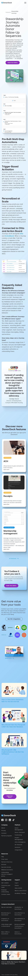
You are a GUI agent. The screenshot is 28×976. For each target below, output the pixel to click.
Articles (3, 864)
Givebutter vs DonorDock (19, 908)
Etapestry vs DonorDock (5, 919)
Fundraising (18, 835)
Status (17, 885)
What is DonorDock (20, 890)
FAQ (2, 856)
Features (8, 12)
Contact (4, 833)
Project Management (19, 838)
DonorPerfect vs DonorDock (20, 914)
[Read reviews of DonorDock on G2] (9, 944)
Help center (18, 888)
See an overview (6, 907)
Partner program (6, 835)
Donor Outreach (20, 832)
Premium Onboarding (5, 890)
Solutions (17, 847)
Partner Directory (6, 862)
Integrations (18, 850)
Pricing (3, 830)
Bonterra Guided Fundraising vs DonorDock (20, 926)
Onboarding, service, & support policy (7, 874)
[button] (25, 3)
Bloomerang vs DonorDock (6, 914)
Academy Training (20, 893)
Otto (21, 234)
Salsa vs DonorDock (18, 933)
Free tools (4, 859)
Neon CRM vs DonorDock (5, 933)
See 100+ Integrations (14, 619)
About (3, 828)
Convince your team (5, 886)
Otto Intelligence (20, 842)
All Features (18, 844)
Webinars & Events (7, 869)
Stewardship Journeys (14, 12)
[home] (6, 3)
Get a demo (5, 883)
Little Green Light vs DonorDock (6, 925)
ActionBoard (9, 236)
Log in (16, 883)
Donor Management (19, 829)
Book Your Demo (13, 62)
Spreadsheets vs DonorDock (20, 919)
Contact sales (5, 894)
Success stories (6, 867)
